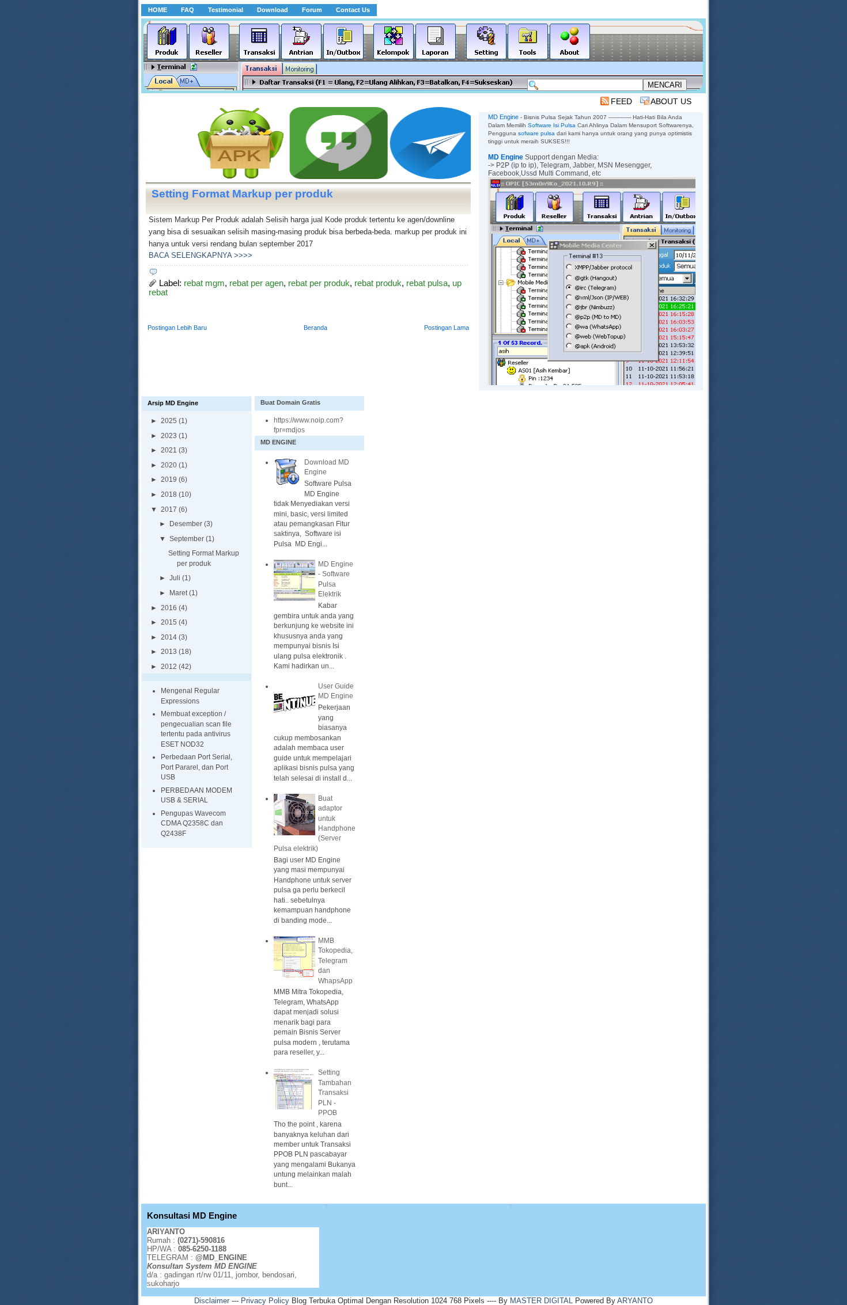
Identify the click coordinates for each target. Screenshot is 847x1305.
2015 (170, 622)
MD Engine (505, 157)
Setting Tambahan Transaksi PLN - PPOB (334, 1092)
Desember (186, 524)
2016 (170, 608)
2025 (170, 421)
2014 (170, 637)
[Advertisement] (355, 101)
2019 (170, 479)
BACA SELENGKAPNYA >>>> (200, 255)
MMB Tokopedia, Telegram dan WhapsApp (335, 961)
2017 (170, 509)
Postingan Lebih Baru (177, 327)
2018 (170, 494)
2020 (170, 465)
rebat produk (378, 283)
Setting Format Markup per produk (242, 194)
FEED (621, 101)
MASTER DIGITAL (541, 1300)
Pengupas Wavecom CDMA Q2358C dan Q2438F (193, 823)
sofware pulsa (536, 133)
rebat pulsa (427, 283)
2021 (170, 450)
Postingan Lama (446, 327)
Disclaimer (211, 1300)
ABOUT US (671, 101)
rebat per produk (319, 283)
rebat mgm (204, 283)
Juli (175, 578)
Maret (179, 593)
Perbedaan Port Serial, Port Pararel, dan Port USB (196, 767)
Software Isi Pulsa (552, 125)
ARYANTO (635, 1300)
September (187, 539)
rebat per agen (256, 283)
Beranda (315, 327)
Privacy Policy (265, 1300)
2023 (170, 436)
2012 (170, 667)
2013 (170, 652)
